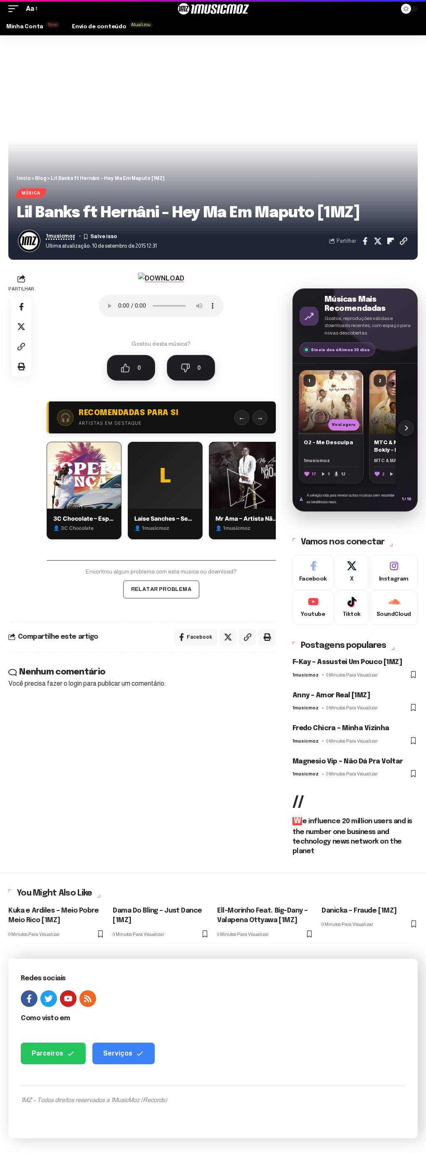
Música (31, 193)
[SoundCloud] (394, 608)
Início (24, 178)
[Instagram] (394, 572)
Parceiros (47, 1053)
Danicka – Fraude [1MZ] (359, 910)
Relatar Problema (161, 589)
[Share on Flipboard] (390, 241)
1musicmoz (60, 236)
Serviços (117, 1053)
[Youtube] (313, 608)
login (75, 683)
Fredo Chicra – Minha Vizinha (340, 728)
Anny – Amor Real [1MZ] (331, 695)
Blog (41, 178)
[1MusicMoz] (212, 8)
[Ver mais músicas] (406, 428)
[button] (15, 8)
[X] (351, 572)
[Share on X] (378, 241)
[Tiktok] (351, 608)
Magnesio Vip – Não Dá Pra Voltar (347, 761)
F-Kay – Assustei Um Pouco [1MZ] (347, 662)
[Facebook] (313, 572)
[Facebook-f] (29, 998)
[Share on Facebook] (365, 241)
